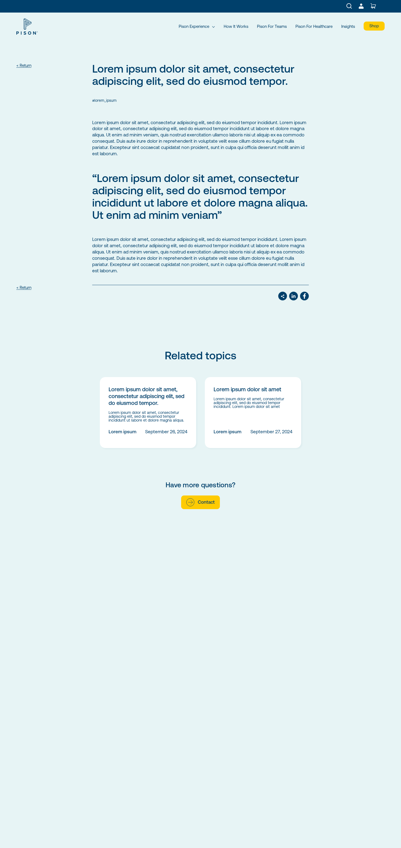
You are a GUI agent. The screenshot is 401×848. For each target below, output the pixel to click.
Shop (374, 25)
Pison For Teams (272, 26)
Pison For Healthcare (314, 26)
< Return (23, 65)
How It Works (236, 26)
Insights (348, 26)
